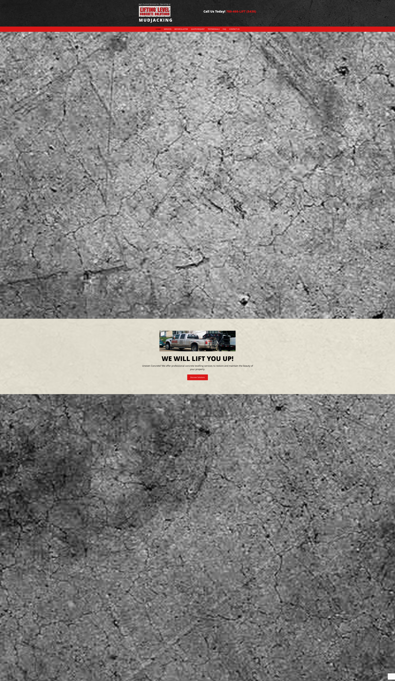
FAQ (224, 29)
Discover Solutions (197, 377)
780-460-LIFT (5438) (241, 11)
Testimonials (214, 29)
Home (158, 29)
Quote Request (198, 29)
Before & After (181, 29)
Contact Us (234, 29)
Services (167, 29)
